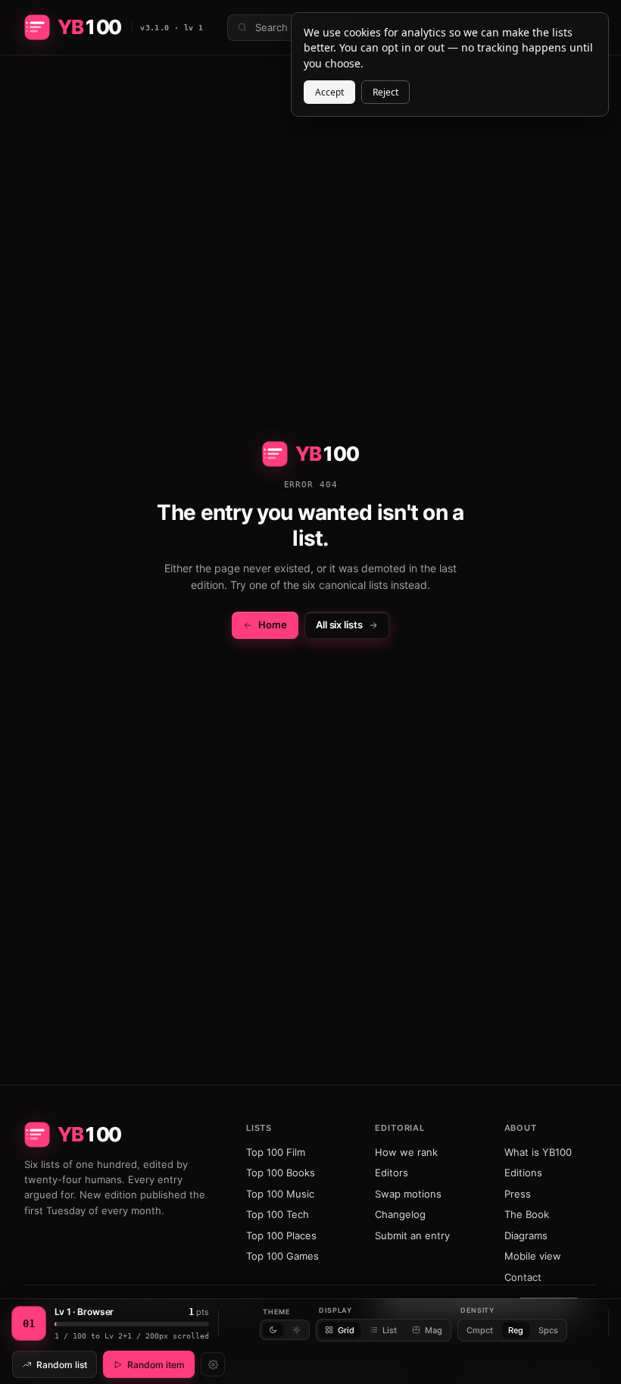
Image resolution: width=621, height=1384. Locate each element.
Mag (433, 1330)
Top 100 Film (275, 1152)
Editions (523, 1172)
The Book (526, 1214)
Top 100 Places (281, 1235)
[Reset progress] (213, 1364)
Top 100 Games (282, 1256)
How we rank (406, 1152)
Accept (329, 92)
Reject (385, 92)
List (389, 1330)
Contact (522, 1277)
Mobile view (532, 1256)
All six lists (339, 624)
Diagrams (526, 1235)
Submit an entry (412, 1235)
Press (517, 1194)
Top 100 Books (280, 1172)
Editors (391, 1172)
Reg (515, 1330)
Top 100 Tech (277, 1214)
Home (272, 624)
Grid (346, 1330)
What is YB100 (538, 1152)
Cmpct (480, 1330)
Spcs (548, 1330)
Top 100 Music (280, 1194)
